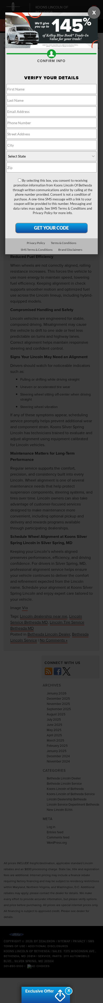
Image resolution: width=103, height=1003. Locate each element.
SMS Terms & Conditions (68, 208)
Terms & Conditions (63, 243)
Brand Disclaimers (70, 249)
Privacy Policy (43, 213)
